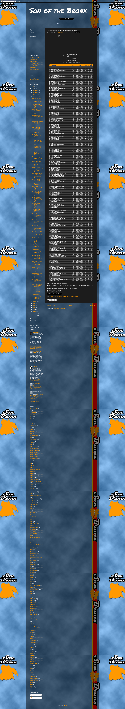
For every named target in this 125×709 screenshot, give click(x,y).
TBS (31, 649)
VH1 (31, 674)
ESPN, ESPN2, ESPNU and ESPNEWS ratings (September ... (36, 130)
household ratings (34, 527)
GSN (31, 518)
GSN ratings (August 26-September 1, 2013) (37, 291)
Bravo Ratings (33, 71)
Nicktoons (32, 604)
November (35, 92)
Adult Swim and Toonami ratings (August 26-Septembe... (36, 296)
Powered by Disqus (34, 401)
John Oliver (32, 539)
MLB (31, 562)
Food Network (33, 492)
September (36, 96)
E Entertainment (34, 479)
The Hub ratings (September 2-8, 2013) (37, 210)
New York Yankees (34, 589)
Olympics (32, 610)
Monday (32, 568)
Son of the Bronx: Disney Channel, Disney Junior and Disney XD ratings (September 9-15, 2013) (36, 347)
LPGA (31, 550)
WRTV (31, 682)
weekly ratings (74, 296)
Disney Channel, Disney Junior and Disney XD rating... (37, 117)
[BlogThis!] (51, 300)
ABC (31, 410)
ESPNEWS (32, 488)
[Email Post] (48, 299)
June (34, 305)
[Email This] (50, 300)
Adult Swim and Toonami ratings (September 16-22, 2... (37, 146)
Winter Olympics (34, 680)
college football (33, 452)
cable (52, 296)
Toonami (32, 661)
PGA (31, 623)
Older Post (91, 305)
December (35, 90)
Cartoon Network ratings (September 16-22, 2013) (37, 100)
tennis (31, 653)
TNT (31, 659)
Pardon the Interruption (35, 620)
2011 (33, 320)
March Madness (34, 553)
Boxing (31, 429)
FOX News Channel (34, 499)
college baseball (34, 448)
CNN (31, 444)
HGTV (31, 522)
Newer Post (51, 305)
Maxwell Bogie (36, 332)
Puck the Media (34, 65)
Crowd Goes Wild (34, 462)
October (35, 94)
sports (31, 638)
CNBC (31, 443)
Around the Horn (34, 420)
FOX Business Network (35, 495)
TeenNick (32, 651)
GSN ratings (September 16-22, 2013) (37, 136)
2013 (33, 88)
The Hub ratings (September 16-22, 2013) (37, 106)
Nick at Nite (33, 599)
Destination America (35, 469)
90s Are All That (34, 408)
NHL (31, 597)
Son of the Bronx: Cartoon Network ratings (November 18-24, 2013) (36, 397)
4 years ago (36, 363)
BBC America (33, 425)
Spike (31, 636)
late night (32, 541)
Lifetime (32, 543)
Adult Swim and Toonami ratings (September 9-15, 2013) (37, 199)
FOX (31, 493)
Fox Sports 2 (33, 502)
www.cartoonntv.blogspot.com (36, 395)
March (34, 311)
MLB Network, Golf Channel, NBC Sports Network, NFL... (37, 275)
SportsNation (33, 642)
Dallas (31, 467)
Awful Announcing (34, 69)
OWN (31, 616)
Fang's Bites (33, 67)
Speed (31, 634)
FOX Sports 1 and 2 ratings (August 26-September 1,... (37, 281)
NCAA (31, 587)
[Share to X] (53, 300)
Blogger (65, 705)
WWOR (31, 686)
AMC (31, 418)
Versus (31, 672)
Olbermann (32, 608)
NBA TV (32, 581)
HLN (31, 525)
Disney (31, 473)
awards (31, 423)
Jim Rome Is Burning (35, 537)
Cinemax (32, 441)
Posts (33, 695)
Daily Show (32, 466)
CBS (31, 437)
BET (31, 427)
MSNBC (32, 572)
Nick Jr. (32, 600)
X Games (32, 688)
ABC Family (33, 412)
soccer (31, 632)
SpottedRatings (33, 59)
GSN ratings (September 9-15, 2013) (37, 188)
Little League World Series (36, 544)
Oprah (31, 612)
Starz (31, 644)
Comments (34, 698)
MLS (31, 566)
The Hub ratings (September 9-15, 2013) (37, 158)
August (35, 301)
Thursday (32, 657)
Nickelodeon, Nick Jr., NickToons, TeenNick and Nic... (36, 111)
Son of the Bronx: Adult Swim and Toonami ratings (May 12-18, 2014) (36, 387)
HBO (31, 520)
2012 (33, 318)
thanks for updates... (36, 384)
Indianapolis (33, 531)
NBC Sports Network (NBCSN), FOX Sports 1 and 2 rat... (37, 123)
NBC (31, 583)
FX (30, 510)
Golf (31, 514)
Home (71, 305)
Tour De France (33, 663)
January (35, 315)
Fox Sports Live (34, 504)
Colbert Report (33, 446)
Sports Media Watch (35, 63)
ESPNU (32, 490)
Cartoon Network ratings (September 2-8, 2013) (37, 205)
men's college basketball (36, 557)
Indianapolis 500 (34, 533)
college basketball (34, 450)
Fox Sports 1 (33, 500)
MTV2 (31, 576)
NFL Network (33, 595)
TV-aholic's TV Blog (34, 57)
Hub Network (33, 529)
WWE (31, 684)
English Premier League (35, 481)
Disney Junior (33, 475)
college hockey (33, 454)
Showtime (32, 630)
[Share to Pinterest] (56, 300)
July (34, 303)
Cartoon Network (58, 296)
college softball (33, 456)
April (34, 309)
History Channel (34, 523)
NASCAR (32, 578)
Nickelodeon (33, 602)
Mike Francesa (33, 560)
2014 (33, 86)
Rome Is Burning (34, 627)
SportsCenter (33, 640)
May (34, 307)
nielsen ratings (66, 296)
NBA (31, 579)
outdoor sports (33, 614)
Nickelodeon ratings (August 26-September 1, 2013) (37, 263)
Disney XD (32, 477)
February (35, 313)
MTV (31, 574)
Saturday (32, 628)
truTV (31, 665)
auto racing (32, 422)
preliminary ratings (34, 625)
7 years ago (35, 388)
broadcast (32, 431)
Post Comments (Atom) (59, 308)
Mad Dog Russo (34, 551)
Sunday (32, 646)
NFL (31, 593)
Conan (31, 460)
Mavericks (32, 555)
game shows (33, 512)
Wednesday (33, 676)
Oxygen (32, 618)
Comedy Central (34, 458)
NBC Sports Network (35, 585)
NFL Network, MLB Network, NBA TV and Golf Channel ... (37, 140)
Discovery (32, 471)
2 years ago (36, 348)
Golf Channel (33, 516)
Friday (31, 506)
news (31, 591)
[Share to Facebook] (55, 300)
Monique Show (33, 570)
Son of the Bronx (58, 10)
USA (31, 670)
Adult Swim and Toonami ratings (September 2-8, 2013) (37, 251)
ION (31, 535)
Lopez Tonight (33, 548)
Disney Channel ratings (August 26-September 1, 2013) (37, 269)
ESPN (31, 484)
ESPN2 (31, 486)
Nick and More (33, 61)
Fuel (31, 508)
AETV (31, 416)
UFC (31, 669)
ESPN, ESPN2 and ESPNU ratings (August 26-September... (37, 286)
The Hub (32, 655)
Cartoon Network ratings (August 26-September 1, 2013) (37, 257)
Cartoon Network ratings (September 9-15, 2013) (37, 152)
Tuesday (32, 667)
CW (31, 464)
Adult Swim (32, 414)
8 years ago (36, 398)
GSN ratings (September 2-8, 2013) (37, 246)
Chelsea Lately (33, 439)
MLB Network (33, 564)
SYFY (31, 648)
